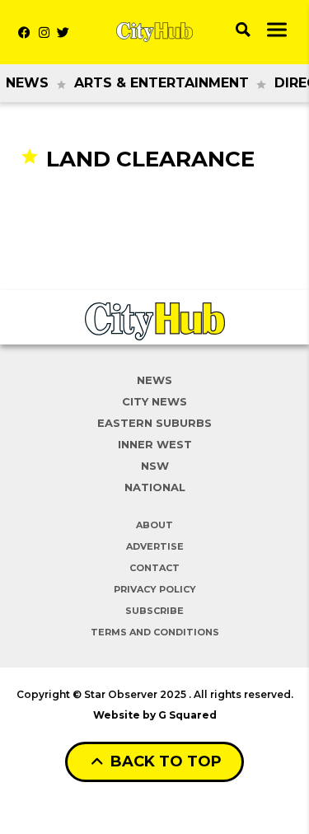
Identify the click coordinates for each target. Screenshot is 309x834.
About (154, 525)
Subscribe (154, 610)
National (154, 487)
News (27, 83)
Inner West (155, 444)
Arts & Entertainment (161, 83)
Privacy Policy (155, 589)
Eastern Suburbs (154, 422)
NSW (155, 465)
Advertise (155, 546)
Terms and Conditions (155, 632)
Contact (154, 568)
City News (154, 401)
